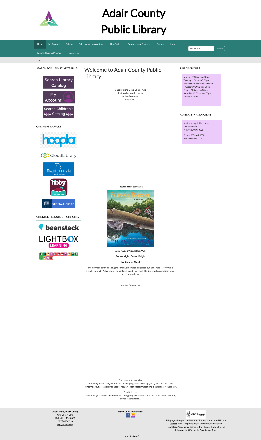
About (172, 44)
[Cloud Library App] (58, 155)
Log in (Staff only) (131, 436)
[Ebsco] (58, 203)
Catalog (69, 44)
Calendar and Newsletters (91, 44)
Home (40, 44)
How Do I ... (115, 44)
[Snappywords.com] (58, 255)
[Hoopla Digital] (58, 140)
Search (220, 48)
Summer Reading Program (49, 53)
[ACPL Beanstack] (58, 227)
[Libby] (58, 187)
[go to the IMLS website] (196, 414)
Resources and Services (139, 44)
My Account (54, 44)
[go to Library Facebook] (128, 415)
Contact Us (74, 53)
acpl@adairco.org (65, 424)
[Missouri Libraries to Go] (58, 169)
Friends (160, 44)
